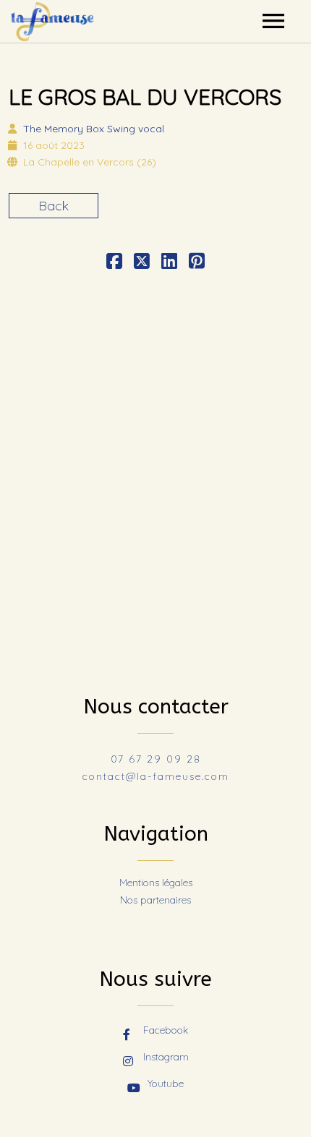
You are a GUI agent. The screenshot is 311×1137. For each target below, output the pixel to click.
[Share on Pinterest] (196, 262)
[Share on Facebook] (114, 262)
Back (53, 205)
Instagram (166, 1056)
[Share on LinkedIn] (169, 262)
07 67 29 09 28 (156, 758)
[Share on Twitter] (142, 262)
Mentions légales (155, 882)
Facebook (165, 1030)
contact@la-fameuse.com (155, 776)
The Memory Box (93, 128)
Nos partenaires (155, 899)
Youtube (166, 1083)
